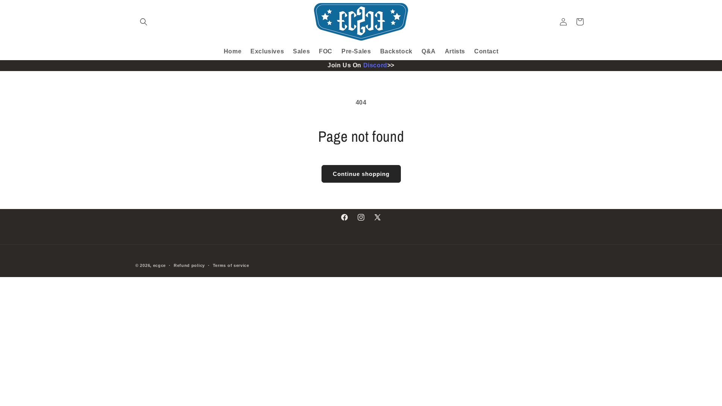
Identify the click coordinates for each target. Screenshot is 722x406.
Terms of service (231, 265)
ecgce (159, 265)
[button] (143, 22)
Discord (375, 65)
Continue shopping (361, 174)
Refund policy (189, 265)
